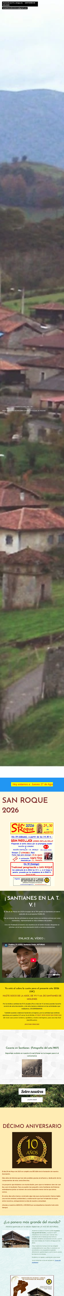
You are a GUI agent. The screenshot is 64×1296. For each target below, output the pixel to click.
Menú (60, 5)
